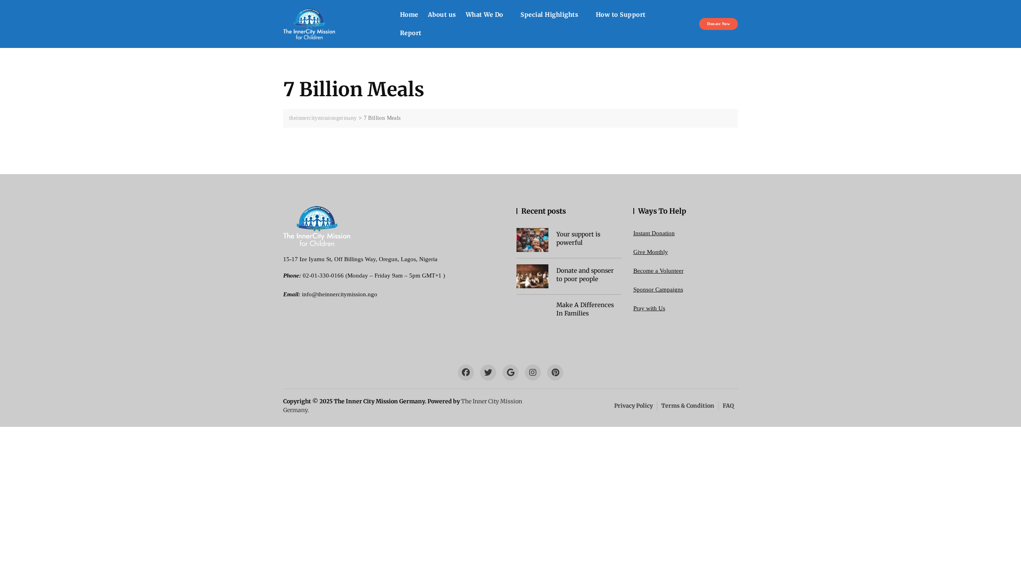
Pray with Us (649, 308)
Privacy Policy (633, 405)
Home (409, 14)
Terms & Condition (687, 405)
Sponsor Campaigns (658, 289)
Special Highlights (549, 14)
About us (442, 14)
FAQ (728, 405)
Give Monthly (650, 252)
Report (411, 33)
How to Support (621, 14)
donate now (718, 24)
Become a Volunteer (658, 271)
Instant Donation (654, 233)
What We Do (484, 14)
